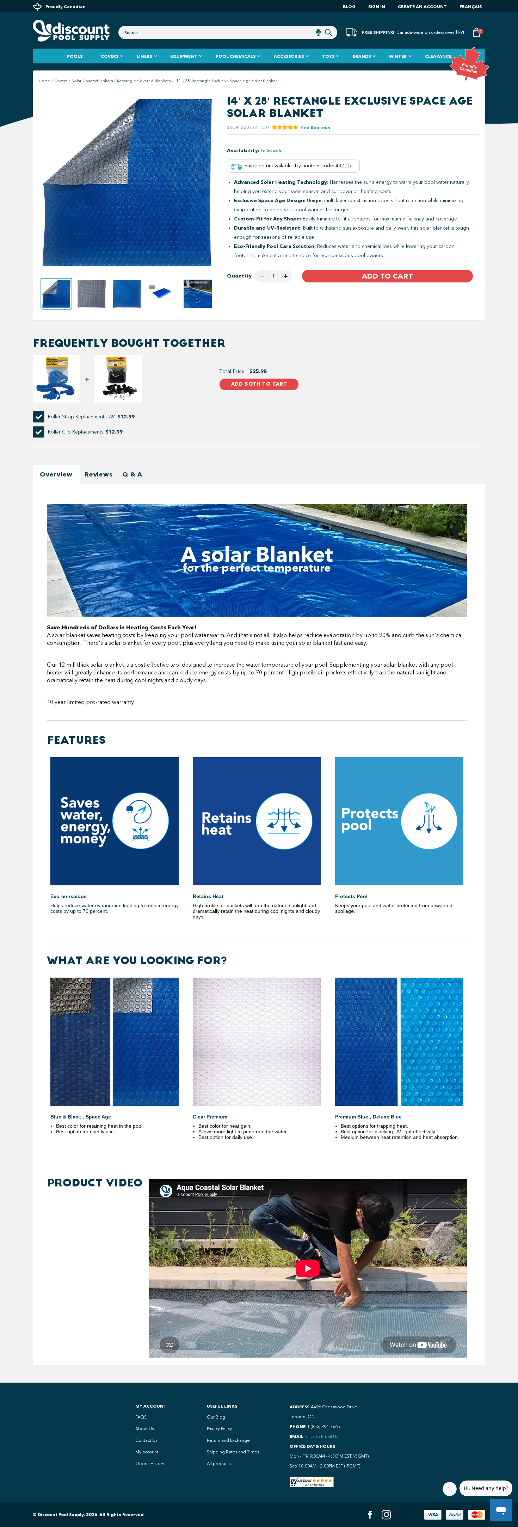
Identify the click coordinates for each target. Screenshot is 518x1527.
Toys (328, 56)
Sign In (376, 6)
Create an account (422, 6)
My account (146, 1452)
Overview (56, 474)
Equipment (183, 56)
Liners (144, 56)
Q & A (132, 474)
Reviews (98, 474)
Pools (74, 56)
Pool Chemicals (235, 56)
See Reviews (316, 127)
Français (471, 6)
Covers (109, 56)
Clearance (438, 56)
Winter (398, 56)
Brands (362, 56)
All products (218, 1463)
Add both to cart (259, 384)
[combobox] (227, 32)
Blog (349, 6)
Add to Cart (387, 276)
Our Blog (216, 1417)
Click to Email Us (321, 1436)
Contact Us (146, 1440)
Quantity (239, 276)
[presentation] (46, 183)
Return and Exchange (228, 1440)
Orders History (149, 1463)
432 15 (343, 166)
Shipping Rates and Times (233, 1452)
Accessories (289, 56)
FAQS (141, 1417)
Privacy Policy (219, 1428)
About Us (144, 1428)
